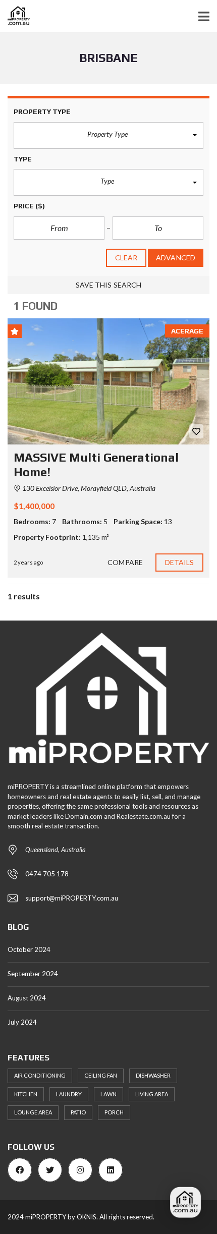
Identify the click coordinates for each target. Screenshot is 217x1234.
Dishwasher (153, 1075)
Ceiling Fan (100, 1075)
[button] (108, 135)
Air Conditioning (40, 1075)
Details (179, 562)
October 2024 (29, 949)
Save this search (109, 285)
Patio (78, 1112)
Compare (125, 562)
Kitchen (25, 1094)
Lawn (108, 1094)
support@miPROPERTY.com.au (71, 898)
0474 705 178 (47, 874)
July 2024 (22, 1022)
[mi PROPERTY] (15, 16)
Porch (114, 1112)
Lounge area (33, 1112)
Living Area (151, 1094)
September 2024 (33, 974)
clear (126, 257)
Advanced (175, 257)
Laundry (69, 1094)
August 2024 (27, 998)
